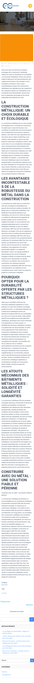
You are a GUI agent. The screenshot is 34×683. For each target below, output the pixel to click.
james (5, 63)
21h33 (27, 63)
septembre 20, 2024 (16, 63)
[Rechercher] (31, 619)
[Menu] (30, 6)
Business (4, 585)
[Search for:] (15, 660)
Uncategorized (6, 675)
